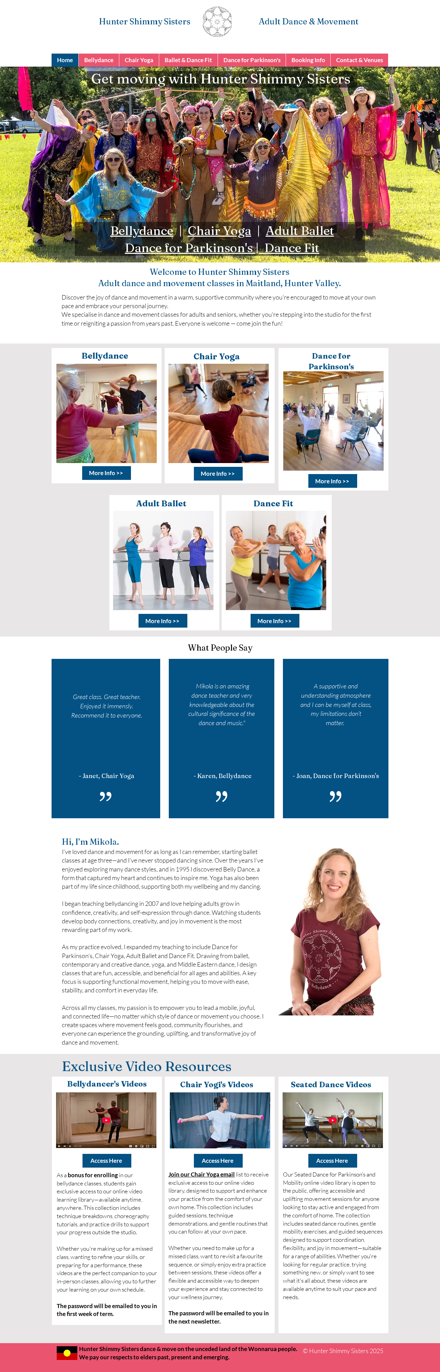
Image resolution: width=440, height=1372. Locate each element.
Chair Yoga (219, 230)
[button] (98, 60)
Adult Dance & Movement (309, 21)
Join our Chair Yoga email (201, 1174)
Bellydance (141, 230)
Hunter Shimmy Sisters (144, 21)
